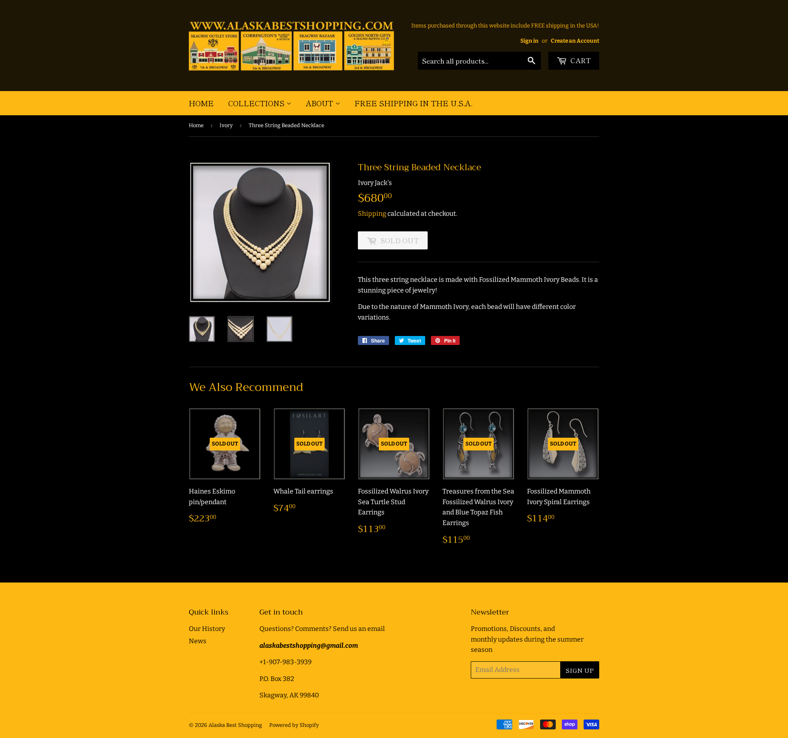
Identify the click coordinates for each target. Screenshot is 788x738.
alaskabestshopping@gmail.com (308, 645)
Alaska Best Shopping (235, 725)
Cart (580, 60)
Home (201, 103)
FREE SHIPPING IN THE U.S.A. (413, 103)
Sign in (529, 40)
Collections (257, 103)
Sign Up (580, 670)
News (197, 641)
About (320, 103)
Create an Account (575, 40)
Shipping (372, 213)
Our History (207, 629)
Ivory (226, 125)
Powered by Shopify (294, 725)
